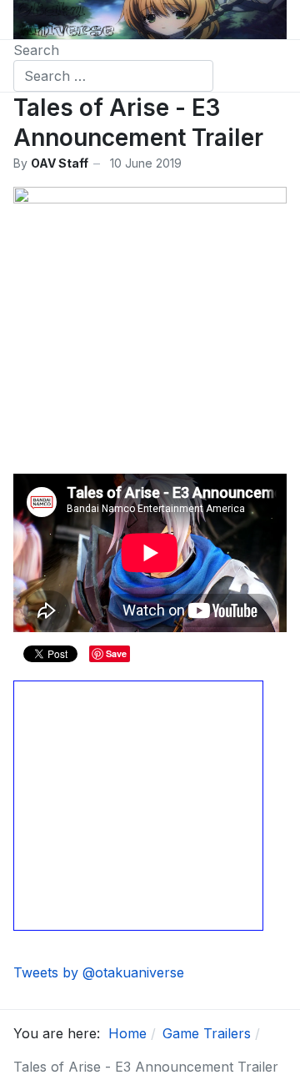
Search (36, 50)
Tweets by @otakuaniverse (98, 972)
